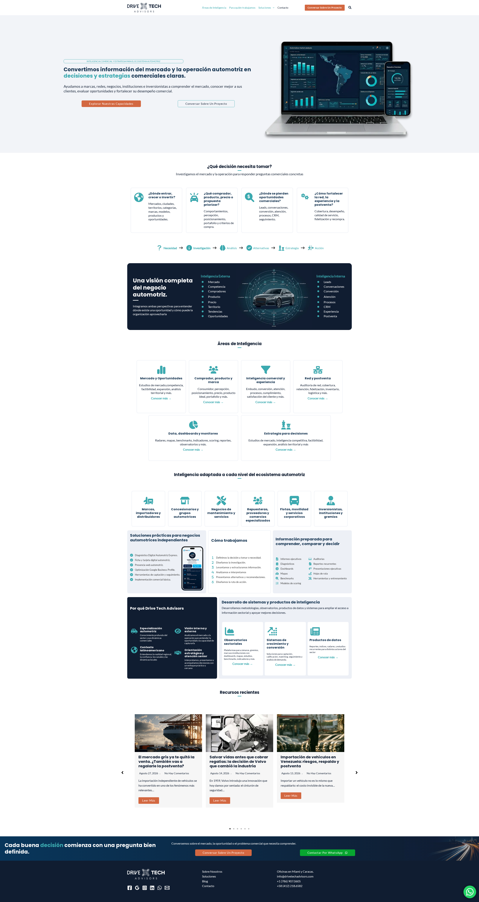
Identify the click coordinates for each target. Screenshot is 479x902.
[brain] (222, 248)
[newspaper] (315, 631)
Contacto (208, 886)
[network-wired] (318, 369)
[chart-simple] (161, 369)
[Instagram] (144, 887)
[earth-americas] (138, 197)
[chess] (281, 248)
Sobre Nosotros (212, 871)
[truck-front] (294, 500)
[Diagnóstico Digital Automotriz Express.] (154, 555)
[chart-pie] (193, 424)
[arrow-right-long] (181, 248)
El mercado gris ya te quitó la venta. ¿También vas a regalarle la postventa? (166, 761)
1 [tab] (230, 829)
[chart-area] (229, 631)
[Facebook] (129, 887)
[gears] (305, 196)
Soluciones (209, 876)
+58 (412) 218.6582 (289, 886)
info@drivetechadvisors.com (295, 876)
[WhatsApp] (159, 887)
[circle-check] (249, 248)
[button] (272, 7)
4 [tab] (241, 829)
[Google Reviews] (137, 887)
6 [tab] (249, 829)
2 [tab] (234, 829)
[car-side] (134, 631)
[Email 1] (167, 887)
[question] (159, 248)
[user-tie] (330, 500)
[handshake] (178, 653)
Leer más (148, 800)
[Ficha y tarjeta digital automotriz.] (150, 560)
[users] (213, 369)
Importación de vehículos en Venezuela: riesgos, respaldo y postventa (310, 761)
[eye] (178, 631)
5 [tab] (245, 829)
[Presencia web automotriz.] (146, 564)
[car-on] (194, 197)
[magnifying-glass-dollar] (249, 197)
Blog (205, 881)
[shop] (184, 500)
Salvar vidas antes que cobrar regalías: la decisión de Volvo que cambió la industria (239, 761)
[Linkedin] (152, 887)
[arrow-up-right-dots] (272, 631)
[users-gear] (257, 500)
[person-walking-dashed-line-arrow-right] (311, 248)
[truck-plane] (148, 500)
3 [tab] (238, 829)
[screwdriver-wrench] (221, 500)
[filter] (265, 369)
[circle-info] (189, 248)
